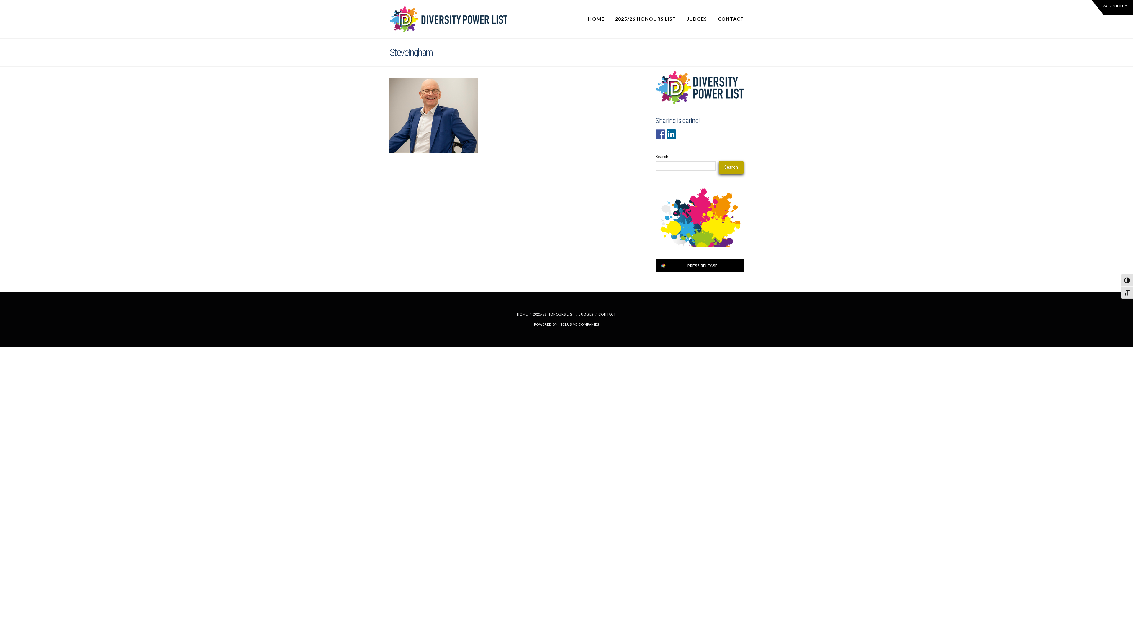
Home (522, 314)
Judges (586, 314)
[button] (1112, 7)
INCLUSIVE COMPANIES (579, 324)
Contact (607, 314)
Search (662, 156)
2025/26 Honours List (553, 314)
